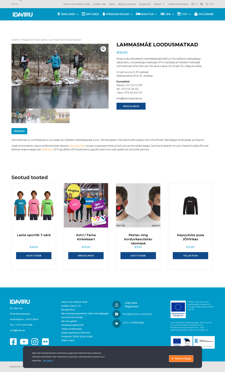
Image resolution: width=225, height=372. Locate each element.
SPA (168, 14)
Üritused (92, 14)
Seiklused (68, 14)
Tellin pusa (190, 255)
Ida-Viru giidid (69, 321)
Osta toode (33, 255)
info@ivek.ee (17, 330)
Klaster (158, 4)
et (193, 4)
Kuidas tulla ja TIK (71, 305)
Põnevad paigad (117, 14)
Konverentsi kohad (71, 317)
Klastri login (67, 340)
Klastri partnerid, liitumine (75, 332)
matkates (47, 149)
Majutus (147, 14)
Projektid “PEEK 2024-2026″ (77, 336)
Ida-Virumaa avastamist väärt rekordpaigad (85, 313)
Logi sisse (131, 302)
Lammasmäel (77, 145)
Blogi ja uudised (127, 4)
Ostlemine (206, 14)
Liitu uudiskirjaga (133, 322)
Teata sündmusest (178, 4)
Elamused (41, 39)
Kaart (112, 4)
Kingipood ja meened (137, 314)
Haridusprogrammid (72, 325)
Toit (184, 14)
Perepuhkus (68, 309)
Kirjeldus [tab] (19, 131)
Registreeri (131, 306)
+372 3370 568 (23, 324)
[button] (201, 4)
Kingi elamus (131, 106)
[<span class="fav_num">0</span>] (207, 4)
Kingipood (144, 4)
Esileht (15, 39)
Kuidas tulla (99, 4)
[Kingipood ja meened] (116, 314)
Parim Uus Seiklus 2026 (76, 4)
